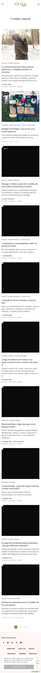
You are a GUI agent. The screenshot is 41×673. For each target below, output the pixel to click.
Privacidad (11, 654)
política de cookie (21, 662)
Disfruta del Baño (15, 125)
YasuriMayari (7, 256)
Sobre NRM (11, 649)
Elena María (7, 84)
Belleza (4, 63)
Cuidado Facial (25, 239)
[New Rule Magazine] (20, 4)
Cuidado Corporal (13, 63)
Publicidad (33, 654)
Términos (22, 654)
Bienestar (5, 125)
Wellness (12, 482)
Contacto (22, 649)
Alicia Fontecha (8, 199)
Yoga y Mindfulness (28, 125)
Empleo (31, 649)
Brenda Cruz (7, 380)
